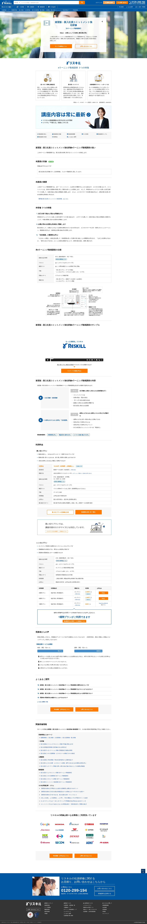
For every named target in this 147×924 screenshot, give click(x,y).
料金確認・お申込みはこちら (62, 709)
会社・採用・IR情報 (140, 7)
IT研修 (45, 913)
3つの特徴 (85, 134)
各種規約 (39, 922)
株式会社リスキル (6, 922)
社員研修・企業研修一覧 (69, 905)
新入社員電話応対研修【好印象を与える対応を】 (54, 747)
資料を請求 (109, 2)
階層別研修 (44, 737)
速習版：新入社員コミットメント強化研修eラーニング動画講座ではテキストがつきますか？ (66, 689)
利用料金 (55, 137)
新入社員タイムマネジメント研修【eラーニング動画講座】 (56, 772)
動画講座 (42, 7)
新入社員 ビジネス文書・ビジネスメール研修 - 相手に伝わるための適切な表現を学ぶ (63, 763)
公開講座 (31, 7)
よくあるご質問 (72, 137)
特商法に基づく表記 (24, 922)
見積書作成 (88, 594)
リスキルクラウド (87, 905)
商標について (33, 922)
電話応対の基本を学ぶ (65, 435)
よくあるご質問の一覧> (42, 701)
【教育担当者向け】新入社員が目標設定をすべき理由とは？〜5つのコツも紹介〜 (62, 791)
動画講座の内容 (42, 137)
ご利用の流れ (73, 469)
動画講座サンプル (102, 134)
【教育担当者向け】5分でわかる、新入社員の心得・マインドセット (59, 794)
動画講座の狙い (42, 134)
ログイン (98, 2)
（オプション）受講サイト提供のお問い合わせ (82, 473)
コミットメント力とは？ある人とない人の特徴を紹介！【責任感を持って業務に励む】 (64, 804)
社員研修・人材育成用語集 (89, 911)
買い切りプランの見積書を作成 (60, 512)
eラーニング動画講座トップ (70, 909)
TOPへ (143, 870)
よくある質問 (129, 7)
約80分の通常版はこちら (61, 259)
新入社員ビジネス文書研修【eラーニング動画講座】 (55, 776)
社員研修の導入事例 (68, 915)
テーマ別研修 (47, 907)
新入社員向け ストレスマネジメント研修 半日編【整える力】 (57, 744)
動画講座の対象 (57, 134)
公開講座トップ (67, 907)
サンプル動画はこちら (61, 46)
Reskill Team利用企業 (103, 603)
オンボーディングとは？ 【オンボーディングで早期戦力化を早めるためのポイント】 (63, 801)
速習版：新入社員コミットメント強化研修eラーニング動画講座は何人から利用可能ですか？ (66, 693)
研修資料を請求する (104, 893)
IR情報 (104, 911)
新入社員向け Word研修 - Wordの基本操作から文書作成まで (57, 760)
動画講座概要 (71, 134)
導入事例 (121, 7)
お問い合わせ (122, 2)
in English (53, 7)
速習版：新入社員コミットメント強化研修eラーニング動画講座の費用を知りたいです (64, 685)
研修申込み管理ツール (88, 907)
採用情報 (105, 909)
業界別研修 (47, 911)
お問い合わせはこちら (86, 46)
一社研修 (21, 7)
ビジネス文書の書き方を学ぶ (81, 435)
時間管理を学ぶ (52, 435)
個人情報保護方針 (15, 922)
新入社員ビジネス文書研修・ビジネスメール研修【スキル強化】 (58, 753)
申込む (103, 593)
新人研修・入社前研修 (55, 737)
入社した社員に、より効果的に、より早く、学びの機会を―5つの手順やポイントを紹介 (64, 798)
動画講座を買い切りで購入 (88, 512)
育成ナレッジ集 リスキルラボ (90, 909)
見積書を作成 (79, 466)
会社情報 (105, 907)
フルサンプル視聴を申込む (74, 371)
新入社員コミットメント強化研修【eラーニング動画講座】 (56, 782)
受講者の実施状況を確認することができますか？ (54, 697)
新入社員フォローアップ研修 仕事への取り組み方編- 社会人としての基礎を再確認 (63, 766)
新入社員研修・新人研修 (69, 737)
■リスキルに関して (107, 903)
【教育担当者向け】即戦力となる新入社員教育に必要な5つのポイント (59, 788)
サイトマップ (106, 913)
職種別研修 (47, 909)
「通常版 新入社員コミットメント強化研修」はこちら (52, 199)
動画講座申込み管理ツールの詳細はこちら (74, 621)
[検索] (82, 2)
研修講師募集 (106, 905)
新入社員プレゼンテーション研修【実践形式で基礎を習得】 (57, 750)
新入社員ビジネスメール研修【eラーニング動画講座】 (55, 779)
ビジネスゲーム (67, 911)
